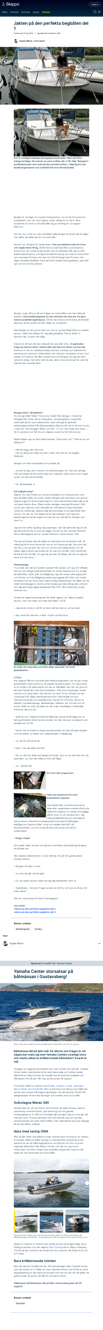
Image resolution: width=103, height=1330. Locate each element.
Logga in (95, 4)
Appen (36, 12)
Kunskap (25, 12)
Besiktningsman (23, 929)
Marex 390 (44, 1108)
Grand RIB (37, 1089)
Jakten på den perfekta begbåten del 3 (35, 912)
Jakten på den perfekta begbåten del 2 (35, 909)
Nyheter (46, 12)
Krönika (38, 929)
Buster (51, 1085)
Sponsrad (20, 1303)
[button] (87, 1183)
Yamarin (60, 1085)
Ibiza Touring (55, 1247)
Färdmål (14, 12)
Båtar (5, 12)
